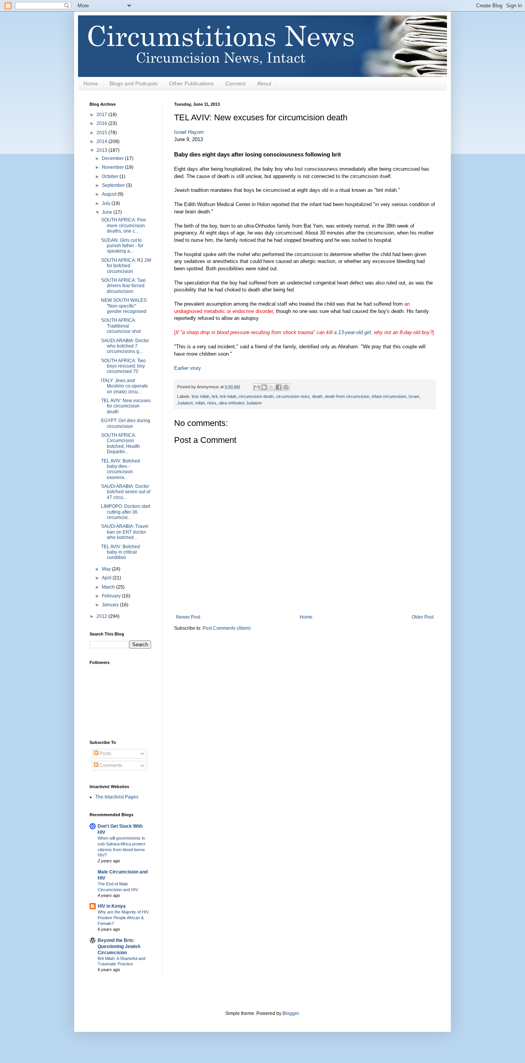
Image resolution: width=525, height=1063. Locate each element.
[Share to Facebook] (278, 387)
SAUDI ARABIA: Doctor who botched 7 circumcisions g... (125, 346)
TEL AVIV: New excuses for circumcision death (126, 406)
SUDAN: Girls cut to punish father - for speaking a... (122, 246)
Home (90, 83)
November (113, 167)
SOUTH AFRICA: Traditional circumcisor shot (121, 326)
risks (211, 403)
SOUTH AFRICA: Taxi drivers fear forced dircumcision (123, 286)
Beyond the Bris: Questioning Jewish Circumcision (119, 946)
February (112, 596)
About (264, 83)
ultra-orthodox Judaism (240, 403)
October (111, 176)
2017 (102, 114)
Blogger (290, 1013)
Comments (110, 765)
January (111, 604)
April (107, 578)
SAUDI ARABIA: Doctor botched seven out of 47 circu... (125, 492)
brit (215, 396)
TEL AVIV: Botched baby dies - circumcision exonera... (120, 469)
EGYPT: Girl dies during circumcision (125, 423)
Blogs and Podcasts (134, 83)
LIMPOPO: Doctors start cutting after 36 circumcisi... (125, 512)
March (109, 587)
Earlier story (187, 368)
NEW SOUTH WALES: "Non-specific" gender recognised (124, 306)
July (106, 203)
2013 (102, 150)
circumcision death (256, 396)
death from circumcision (347, 396)
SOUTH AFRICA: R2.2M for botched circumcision (126, 266)
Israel (414, 396)
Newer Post (188, 617)
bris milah (200, 396)
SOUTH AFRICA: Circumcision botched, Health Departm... (120, 443)
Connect (235, 83)
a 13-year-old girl (352, 332)
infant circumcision (389, 396)
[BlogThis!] (264, 387)
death (317, 396)
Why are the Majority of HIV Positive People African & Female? (123, 918)
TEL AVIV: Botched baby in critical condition (120, 552)
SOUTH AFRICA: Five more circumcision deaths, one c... (123, 225)
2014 (102, 141)
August (110, 194)
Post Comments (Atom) (227, 628)
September (114, 185)
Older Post (423, 617)
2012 (102, 616)
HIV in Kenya (112, 906)
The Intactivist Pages (116, 797)
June (107, 212)
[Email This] (257, 387)
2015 (102, 132)
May (107, 569)
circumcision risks (293, 396)
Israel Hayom (189, 132)
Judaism (185, 403)
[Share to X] (271, 387)
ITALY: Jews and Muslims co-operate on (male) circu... (124, 386)
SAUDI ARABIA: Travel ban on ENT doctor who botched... (124, 532)
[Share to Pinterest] (286, 387)
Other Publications (191, 83)
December (113, 158)
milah (200, 403)
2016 (102, 123)
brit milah (228, 396)
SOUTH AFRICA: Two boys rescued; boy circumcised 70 (123, 366)
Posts (104, 753)
